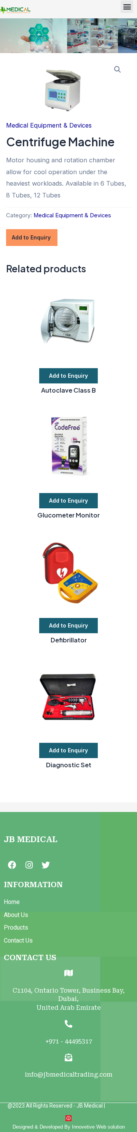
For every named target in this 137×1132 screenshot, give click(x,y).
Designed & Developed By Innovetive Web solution (69, 1127)
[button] (127, 6)
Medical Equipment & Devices (49, 125)
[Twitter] (45, 865)
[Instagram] (29, 865)
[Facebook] (12, 865)
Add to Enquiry (31, 237)
